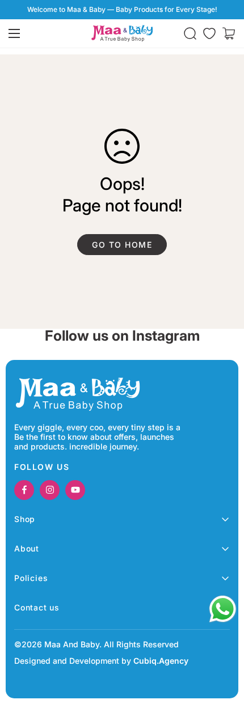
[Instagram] (50, 490)
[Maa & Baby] (122, 33)
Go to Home (122, 244)
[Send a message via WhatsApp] (222, 609)
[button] (228, 33)
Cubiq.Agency (160, 660)
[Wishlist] (209, 33)
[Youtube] (75, 490)
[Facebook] (24, 490)
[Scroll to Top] (223, 644)
